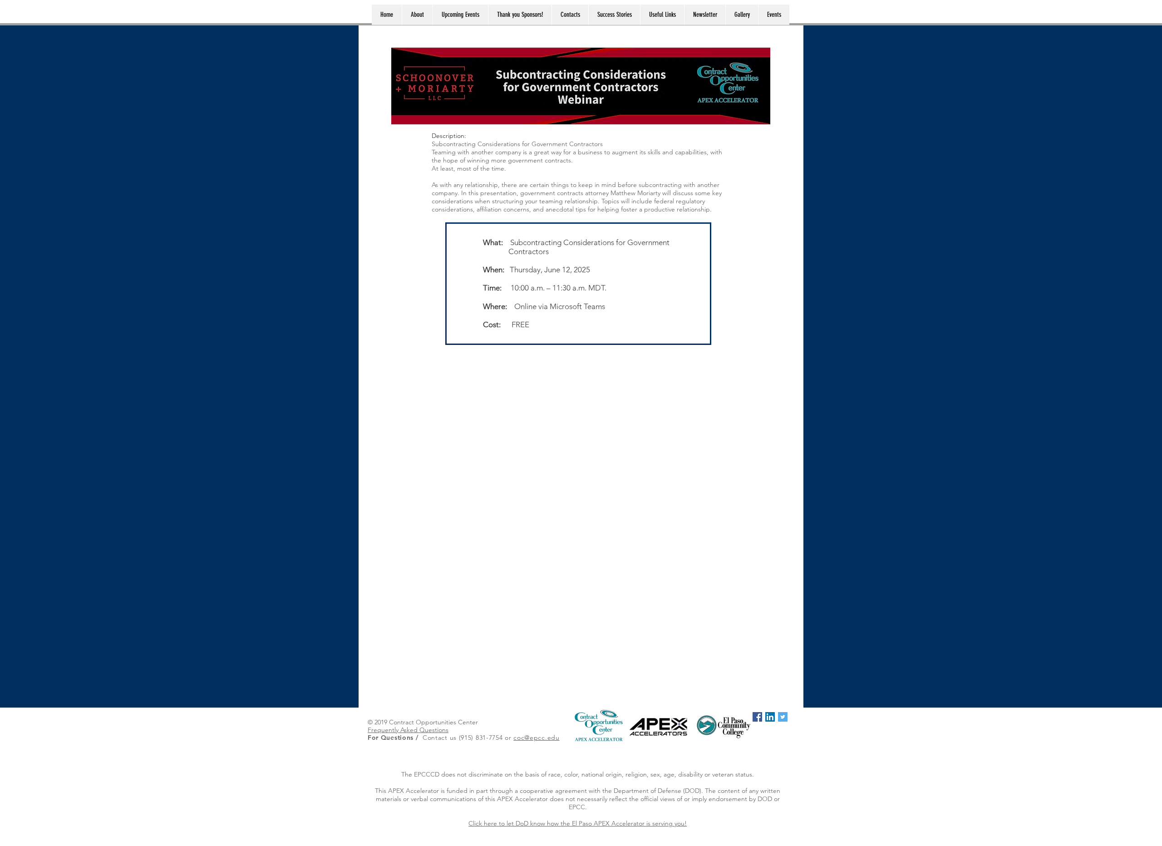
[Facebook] (757, 717)
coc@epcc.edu (536, 737)
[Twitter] (783, 717)
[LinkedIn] (770, 717)
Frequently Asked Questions (408, 730)
